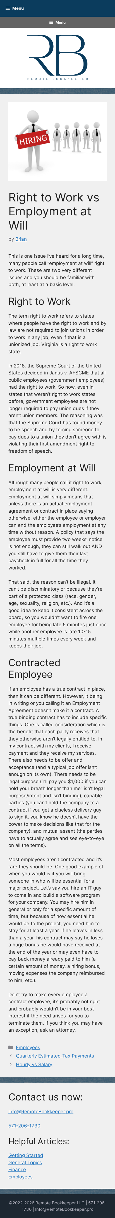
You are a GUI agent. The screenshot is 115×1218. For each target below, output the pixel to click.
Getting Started (25, 1155)
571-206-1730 (24, 1126)
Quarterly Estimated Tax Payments (55, 1056)
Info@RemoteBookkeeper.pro (40, 1111)
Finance (17, 1169)
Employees (28, 1047)
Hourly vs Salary (34, 1064)
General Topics (25, 1162)
